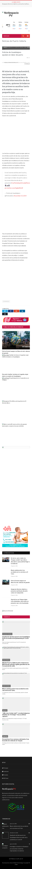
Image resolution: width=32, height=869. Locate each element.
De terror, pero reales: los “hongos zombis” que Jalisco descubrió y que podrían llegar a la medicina (20, 561)
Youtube (5, 775)
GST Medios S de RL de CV (16, 858)
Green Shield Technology (16, 862)
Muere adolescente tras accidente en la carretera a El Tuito (19, 572)
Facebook (5, 771)
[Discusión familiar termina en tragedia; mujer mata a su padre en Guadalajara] (16, 363)
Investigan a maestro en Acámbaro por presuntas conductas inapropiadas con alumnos (19, 848)
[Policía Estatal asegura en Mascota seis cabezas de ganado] (16, 340)
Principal (5, 768)
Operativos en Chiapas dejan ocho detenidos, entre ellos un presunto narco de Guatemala (20, 601)
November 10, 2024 (20, 196)
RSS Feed (5, 778)
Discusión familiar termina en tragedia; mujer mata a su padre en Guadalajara (15, 375)
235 (29, 823)
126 (29, 832)
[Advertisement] (16, 135)
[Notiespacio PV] (10, 14)
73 (29, 843)
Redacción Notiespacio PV (11, 62)
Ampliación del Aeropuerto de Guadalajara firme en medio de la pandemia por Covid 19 (18, 837)
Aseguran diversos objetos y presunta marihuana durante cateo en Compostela (16, 4)
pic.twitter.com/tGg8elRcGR (14, 188)
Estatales (27, 64)
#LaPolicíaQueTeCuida (18, 183)
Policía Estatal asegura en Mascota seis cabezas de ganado (16, 352)
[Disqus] (16, 494)
